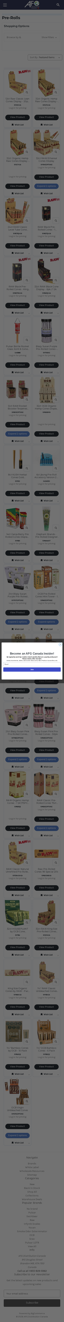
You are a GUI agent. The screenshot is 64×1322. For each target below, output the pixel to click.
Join (32, 669)
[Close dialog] (60, 644)
